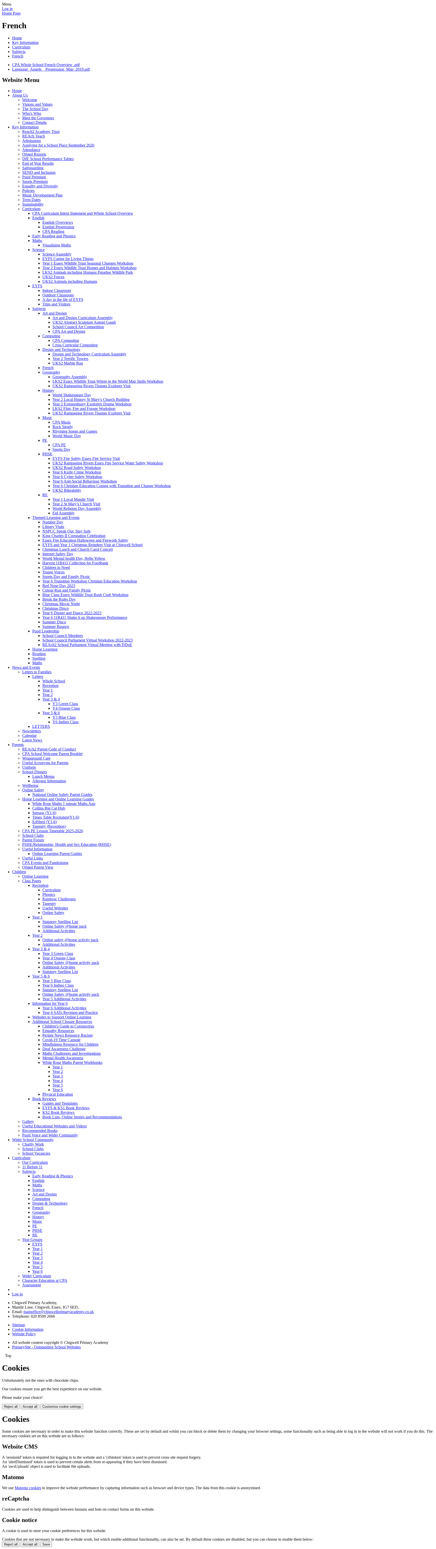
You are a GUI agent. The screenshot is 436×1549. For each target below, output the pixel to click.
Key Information (25, 42)
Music (47, 418)
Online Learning (35, 876)
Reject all (11, 1406)
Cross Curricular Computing (75, 345)
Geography (51, 372)
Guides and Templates (60, 1103)
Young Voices (53, 572)
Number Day (52, 522)
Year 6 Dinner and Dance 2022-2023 (71, 613)
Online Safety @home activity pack (70, 962)
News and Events (26, 667)
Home (17, 38)
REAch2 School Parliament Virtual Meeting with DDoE (87, 645)
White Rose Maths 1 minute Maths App (63, 803)
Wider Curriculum (36, 1276)
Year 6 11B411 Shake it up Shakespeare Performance (84, 617)
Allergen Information (49, 781)
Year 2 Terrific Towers (70, 358)
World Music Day (66, 436)
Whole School (53, 681)
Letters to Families (36, 672)
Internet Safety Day (57, 554)
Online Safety (33, 790)
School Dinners (34, 772)
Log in (7, 9)
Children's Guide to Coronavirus (68, 1026)
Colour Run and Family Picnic (66, 590)
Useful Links (32, 858)
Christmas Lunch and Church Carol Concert (77, 549)
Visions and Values (37, 104)
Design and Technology (61, 349)
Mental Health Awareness (62, 1058)
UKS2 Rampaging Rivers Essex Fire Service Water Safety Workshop (107, 463)
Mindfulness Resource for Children (70, 1044)
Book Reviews (44, 1099)
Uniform (29, 767)
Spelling (38, 658)
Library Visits (53, 526)
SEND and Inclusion (39, 172)
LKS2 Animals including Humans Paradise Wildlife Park (87, 272)
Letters (37, 676)
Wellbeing (30, 785)
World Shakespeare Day (71, 395)
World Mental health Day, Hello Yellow (73, 558)
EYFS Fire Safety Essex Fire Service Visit (86, 458)
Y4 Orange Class (66, 708)
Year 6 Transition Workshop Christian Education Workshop (89, 581)
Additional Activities (58, 931)
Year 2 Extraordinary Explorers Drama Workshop (91, 404)
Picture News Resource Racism (67, 1035)
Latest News (32, 740)
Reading (39, 654)
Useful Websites (55, 908)
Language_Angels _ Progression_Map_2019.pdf (51, 69)
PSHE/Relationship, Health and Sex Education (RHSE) (66, 844)
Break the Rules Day (59, 599)
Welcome (29, 100)
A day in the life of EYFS (62, 299)
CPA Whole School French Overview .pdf (46, 65)
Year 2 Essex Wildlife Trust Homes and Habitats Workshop (89, 268)
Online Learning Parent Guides (57, 853)
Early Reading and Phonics (54, 236)
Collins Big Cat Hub (48, 808)
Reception (50, 685)
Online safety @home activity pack (70, 940)
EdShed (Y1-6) (44, 822)
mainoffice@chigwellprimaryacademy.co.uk (58, 1312)
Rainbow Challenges (59, 899)
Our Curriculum (35, 1162)
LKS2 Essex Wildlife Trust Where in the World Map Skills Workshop (107, 381)
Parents (18, 744)
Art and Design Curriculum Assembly (82, 318)
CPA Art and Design (68, 331)
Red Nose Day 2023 (58, 586)
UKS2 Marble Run (67, 363)
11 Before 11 (32, 1167)
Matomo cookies (28, 1488)
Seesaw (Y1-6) (44, 813)
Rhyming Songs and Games (74, 431)
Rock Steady (62, 427)
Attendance (31, 150)
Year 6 (57, 1090)
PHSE (47, 454)
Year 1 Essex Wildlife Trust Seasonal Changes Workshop (87, 263)
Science (38, 249)
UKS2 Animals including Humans (69, 281)
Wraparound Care (36, 758)
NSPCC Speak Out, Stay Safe (66, 531)
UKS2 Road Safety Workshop (76, 467)
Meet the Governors (38, 118)
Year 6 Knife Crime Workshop (76, 472)
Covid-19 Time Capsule (61, 1040)
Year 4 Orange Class (58, 958)
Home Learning (45, 649)
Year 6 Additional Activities (64, 1008)
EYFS (37, 286)
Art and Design (54, 313)
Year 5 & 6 (51, 713)
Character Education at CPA (44, 1280)
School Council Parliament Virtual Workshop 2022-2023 (87, 640)
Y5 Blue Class (64, 717)
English (38, 218)
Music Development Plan (42, 195)
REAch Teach (33, 136)
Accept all (30, 1406)
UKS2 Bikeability (66, 490)
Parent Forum (33, 840)
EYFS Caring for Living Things (68, 259)
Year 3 (57, 1076)
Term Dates (31, 200)
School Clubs (33, 835)
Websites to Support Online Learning (61, 1017)
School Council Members (62, 635)
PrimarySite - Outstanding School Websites (46, 1347)
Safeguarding (32, 168)
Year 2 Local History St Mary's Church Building (91, 399)
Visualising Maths (56, 245)
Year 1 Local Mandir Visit (73, 499)
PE (44, 440)
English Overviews (57, 222)
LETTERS (41, 726)
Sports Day (61, 449)
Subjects (18, 51)
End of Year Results (38, 163)
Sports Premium (35, 181)
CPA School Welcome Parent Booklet (52, 754)
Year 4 (57, 1080)
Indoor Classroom (56, 290)
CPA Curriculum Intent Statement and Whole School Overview (82, 213)
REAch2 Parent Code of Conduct (49, 749)
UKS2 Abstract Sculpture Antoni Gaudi (84, 322)
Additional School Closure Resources (62, 1021)
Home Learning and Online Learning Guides (58, 799)
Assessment (31, 1285)
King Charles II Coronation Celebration (73, 536)
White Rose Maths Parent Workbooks (72, 1062)
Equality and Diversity (40, 186)
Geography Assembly (69, 377)
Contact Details (34, 122)
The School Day (35, 109)
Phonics (48, 894)
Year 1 (47, 690)
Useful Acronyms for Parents (45, 763)
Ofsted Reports (34, 154)
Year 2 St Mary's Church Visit (76, 504)
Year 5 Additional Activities (64, 999)
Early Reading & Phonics (52, 1176)
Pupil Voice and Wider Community (50, 1135)
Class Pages (31, 881)
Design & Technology (50, 1203)
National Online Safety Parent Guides (62, 794)
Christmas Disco (55, 608)
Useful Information (37, 849)
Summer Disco (54, 622)
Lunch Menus (43, 776)
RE (45, 495)
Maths (37, 240)
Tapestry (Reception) (49, 826)
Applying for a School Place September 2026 (58, 145)
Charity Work (33, 1144)
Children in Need (56, 567)
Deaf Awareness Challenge (64, 1049)
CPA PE (59, 445)
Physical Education (57, 1094)
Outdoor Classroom (58, 295)
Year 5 (57, 1085)
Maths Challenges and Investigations (71, 1053)
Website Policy (24, 1334)
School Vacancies (36, 1153)
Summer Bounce (55, 626)
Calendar (29, 735)
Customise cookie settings (61, 1406)
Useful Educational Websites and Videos (54, 1126)
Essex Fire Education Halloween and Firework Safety (85, 540)
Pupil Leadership (45, 631)
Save (46, 1544)
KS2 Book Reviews (58, 1112)
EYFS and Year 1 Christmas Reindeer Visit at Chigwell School (92, 545)
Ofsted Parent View (37, 867)
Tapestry (49, 903)
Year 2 (47, 695)
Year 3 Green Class (57, 953)
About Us (20, 95)
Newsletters (31, 731)
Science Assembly (56, 254)
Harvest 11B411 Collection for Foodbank (75, 563)
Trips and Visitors (56, 304)
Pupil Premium (34, 177)
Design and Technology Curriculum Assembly (89, 354)
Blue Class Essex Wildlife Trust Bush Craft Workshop (85, 595)
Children (19, 872)
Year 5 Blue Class (56, 981)
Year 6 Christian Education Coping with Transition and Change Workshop (111, 486)
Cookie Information (27, 1329)
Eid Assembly (63, 513)
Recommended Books (40, 1130)
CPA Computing (65, 340)
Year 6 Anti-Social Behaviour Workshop (84, 481)
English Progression (58, 227)
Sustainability (33, 204)
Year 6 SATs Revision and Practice (70, 1012)
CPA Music (61, 422)
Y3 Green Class (65, 704)
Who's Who (31, 113)
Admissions (31, 141)
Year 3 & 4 (51, 699)
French (17, 56)
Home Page (11, 13)
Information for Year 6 (50, 1003)
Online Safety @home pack (64, 926)
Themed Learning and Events (55, 517)
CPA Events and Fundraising (45, 863)
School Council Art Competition (78, 327)
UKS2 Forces (53, 277)
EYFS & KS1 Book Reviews (66, 1108)
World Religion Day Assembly (76, 508)
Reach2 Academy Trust (41, 131)
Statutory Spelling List (60, 922)
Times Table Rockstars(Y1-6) (55, 817)
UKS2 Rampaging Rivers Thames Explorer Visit (91, 386)
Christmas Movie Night (61, 604)
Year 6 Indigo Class (58, 985)
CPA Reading (53, 231)
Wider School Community (33, 1140)
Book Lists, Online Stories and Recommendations (82, 1117)
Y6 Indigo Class (65, 722)
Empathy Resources (58, 1031)
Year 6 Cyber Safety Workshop (77, 477)
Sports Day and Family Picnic (66, 576)
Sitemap (18, 1325)
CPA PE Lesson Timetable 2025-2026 (52, 831)
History (48, 390)
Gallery (28, 1121)
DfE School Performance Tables (48, 159)
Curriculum (21, 47)
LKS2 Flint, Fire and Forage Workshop (83, 408)
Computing (51, 336)
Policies (28, 190)
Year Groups (32, 1239)
